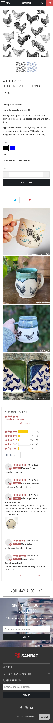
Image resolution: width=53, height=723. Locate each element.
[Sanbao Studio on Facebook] (21, 708)
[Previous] (5, 34)
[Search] (42, 3)
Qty (4, 169)
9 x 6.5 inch (9, 160)
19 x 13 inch (24, 160)
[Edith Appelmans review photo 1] (11, 525)
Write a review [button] (26, 423)
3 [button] (26, 575)
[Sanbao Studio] (26, 3)
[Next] (48, 34)
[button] (11, 431)
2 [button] (20, 575)
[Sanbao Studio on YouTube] (31, 708)
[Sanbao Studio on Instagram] (26, 708)
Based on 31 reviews (14, 419)
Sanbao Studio (29, 716)
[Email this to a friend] (37, 200)
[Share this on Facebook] (22, 200)
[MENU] (1, 3)
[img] (20, 465)
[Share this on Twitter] (15, 200)
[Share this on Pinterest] (30, 200)
